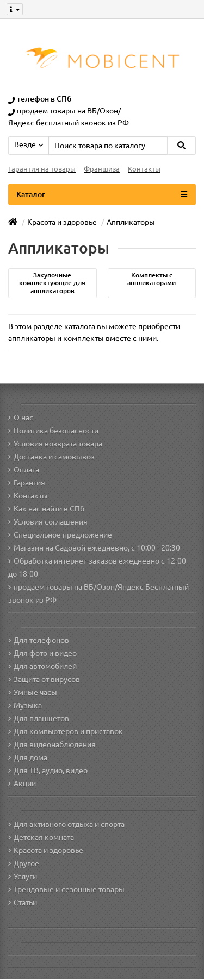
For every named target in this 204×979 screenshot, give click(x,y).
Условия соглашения (51, 521)
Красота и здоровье (48, 850)
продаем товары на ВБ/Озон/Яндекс (79, 587)
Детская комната (44, 837)
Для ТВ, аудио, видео (51, 770)
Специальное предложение (63, 534)
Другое (26, 863)
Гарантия (29, 482)
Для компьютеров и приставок (68, 731)
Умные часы (35, 692)
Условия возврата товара (58, 443)
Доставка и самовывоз (54, 456)
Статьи (25, 902)
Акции (25, 783)
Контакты (144, 169)
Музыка (28, 705)
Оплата (26, 469)
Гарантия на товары (42, 169)
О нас (23, 417)
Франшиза (102, 169)
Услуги (25, 876)
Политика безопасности (56, 430)
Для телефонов (41, 640)
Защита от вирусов (47, 679)
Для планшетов (41, 718)
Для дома (30, 757)
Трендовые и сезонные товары (69, 889)
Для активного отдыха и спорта (69, 824)
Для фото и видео (45, 653)
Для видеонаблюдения (55, 744)
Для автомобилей (45, 666)
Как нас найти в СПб (49, 508)
